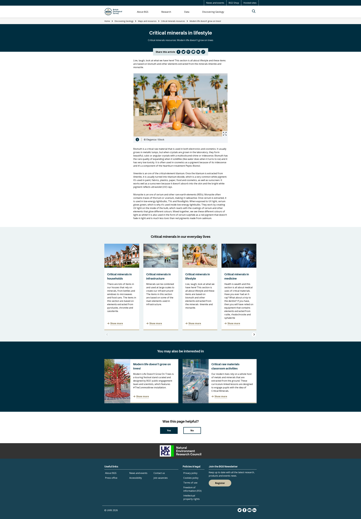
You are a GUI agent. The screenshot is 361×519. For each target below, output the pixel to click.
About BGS (110, 473)
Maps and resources (147, 21)
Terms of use (190, 482)
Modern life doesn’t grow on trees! (205, 21)
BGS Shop (234, 2)
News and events (215, 2)
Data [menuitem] (186, 11)
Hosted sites (250, 2)
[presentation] (107, 334)
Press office (111, 477)
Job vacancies (161, 477)
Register (220, 483)
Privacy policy (190, 473)
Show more (116, 323)
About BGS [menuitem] (142, 11)
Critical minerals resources (173, 21)
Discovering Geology (124, 21)
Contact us (159, 473)
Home (107, 21)
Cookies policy (190, 477)
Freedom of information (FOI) (192, 489)
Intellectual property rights (191, 497)
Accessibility (135, 477)
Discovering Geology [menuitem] (213, 11)
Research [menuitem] (166, 11)
